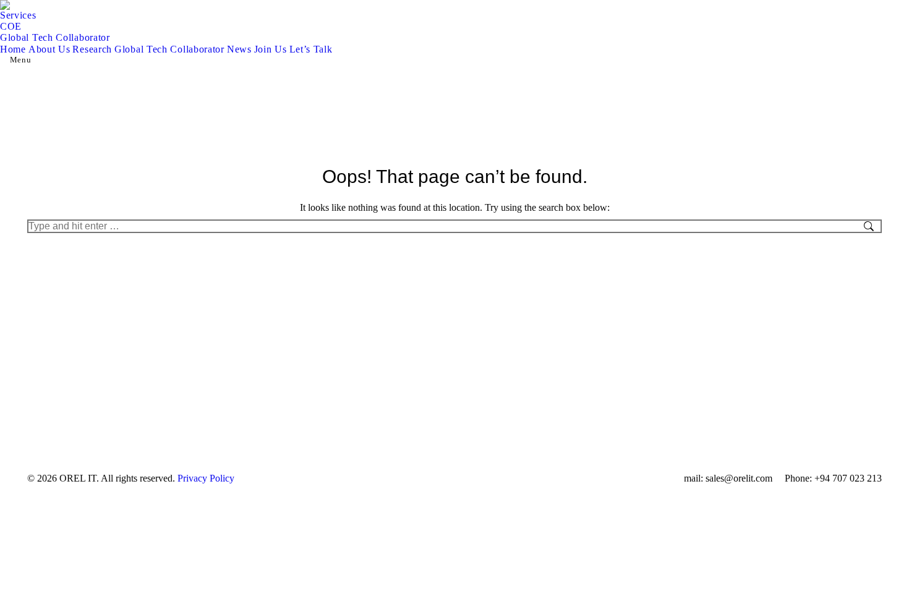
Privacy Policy (205, 478)
